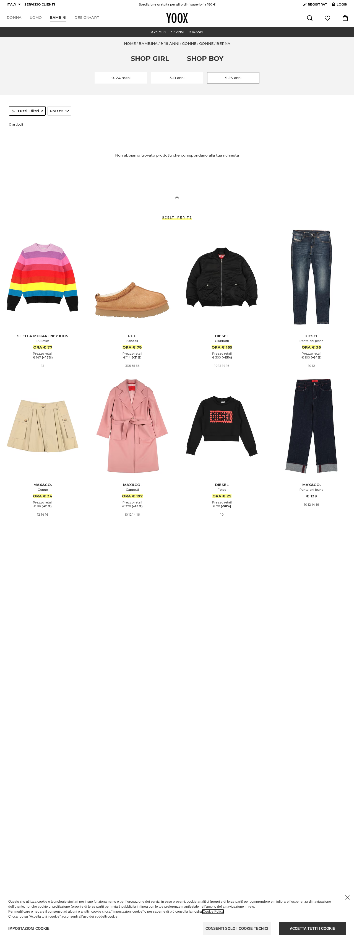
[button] (177, 197)
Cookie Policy (213, 911)
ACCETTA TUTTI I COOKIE (312, 928)
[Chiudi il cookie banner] (347, 897)
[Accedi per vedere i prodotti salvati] (327, 18)
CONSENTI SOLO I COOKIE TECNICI (236, 928)
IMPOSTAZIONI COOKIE (29, 928)
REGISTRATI (318, 4)
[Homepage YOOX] (177, 18)
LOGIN (339, 5)
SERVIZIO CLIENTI (39, 4)
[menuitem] (14, 17)
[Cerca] (309, 18)
